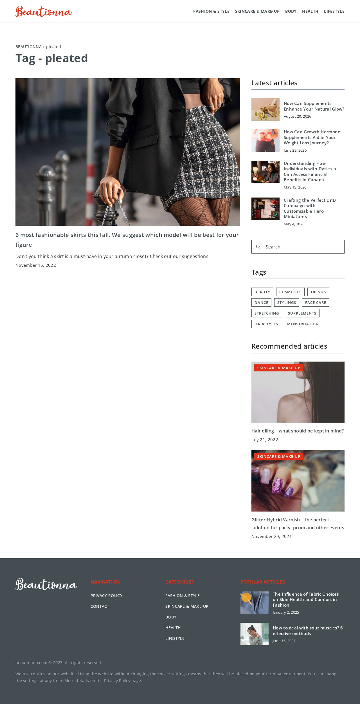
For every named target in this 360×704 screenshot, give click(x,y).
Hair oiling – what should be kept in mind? (297, 431)
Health (310, 11)
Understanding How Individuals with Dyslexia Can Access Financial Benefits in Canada (310, 172)
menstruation (303, 323)
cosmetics (290, 291)
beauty (262, 291)
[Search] (258, 247)
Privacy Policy (117, 680)
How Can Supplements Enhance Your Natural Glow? (314, 106)
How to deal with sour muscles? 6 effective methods (308, 630)
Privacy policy (106, 595)
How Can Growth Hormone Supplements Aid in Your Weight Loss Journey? (312, 137)
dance (261, 302)
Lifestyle (334, 11)
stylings (286, 302)
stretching (267, 313)
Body (290, 11)
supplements (302, 313)
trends (318, 291)
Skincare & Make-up (257, 11)
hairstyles (266, 323)
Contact (100, 606)
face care (315, 302)
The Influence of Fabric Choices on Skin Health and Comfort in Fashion (306, 599)
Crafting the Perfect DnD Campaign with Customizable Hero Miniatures (310, 208)
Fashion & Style (211, 11)
